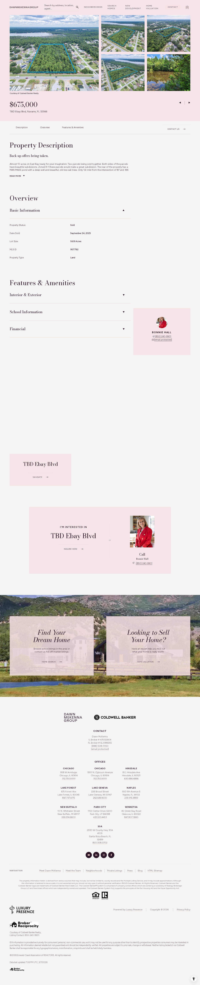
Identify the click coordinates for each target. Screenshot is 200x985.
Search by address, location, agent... (58, 7)
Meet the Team (73, 870)
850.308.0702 (99, 842)
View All (165, 74)
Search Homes (112, 7)
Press (130, 870)
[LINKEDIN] (96, 855)
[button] (176, 127)
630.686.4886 (131, 778)
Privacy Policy (183, 909)
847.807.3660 (131, 817)
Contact (173, 7)
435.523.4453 (100, 817)
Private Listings (114, 870)
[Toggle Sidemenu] (187, 7)
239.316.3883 (131, 798)
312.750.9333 (68, 778)
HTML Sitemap (155, 870)
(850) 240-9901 (163, 336)
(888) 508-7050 (99, 746)
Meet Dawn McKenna (50, 870)
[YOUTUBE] (89, 855)
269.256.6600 (69, 817)
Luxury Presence (134, 909)
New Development (133, 7)
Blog (140, 870)
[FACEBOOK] (111, 855)
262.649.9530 (100, 798)
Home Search (49, 662)
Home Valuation (152, 7)
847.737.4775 (68, 798)
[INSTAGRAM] (104, 855)
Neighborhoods (93, 7)
